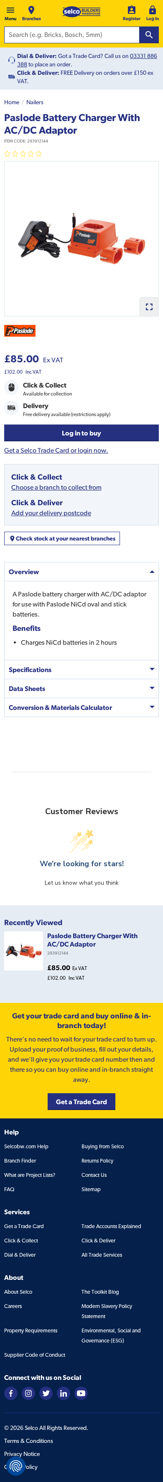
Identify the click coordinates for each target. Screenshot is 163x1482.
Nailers (34, 102)
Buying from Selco (103, 1146)
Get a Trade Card (24, 1226)
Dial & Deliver (20, 1255)
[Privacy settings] (15, 1466)
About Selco (18, 1292)
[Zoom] (149, 306)
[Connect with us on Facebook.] (11, 1393)
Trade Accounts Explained (111, 1226)
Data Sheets (27, 688)
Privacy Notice (22, 1453)
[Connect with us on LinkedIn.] (63, 1393)
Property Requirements (30, 1330)
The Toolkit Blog (100, 1292)
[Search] (149, 34)
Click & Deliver (98, 1240)
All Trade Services (102, 1255)
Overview (24, 571)
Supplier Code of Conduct (34, 1355)
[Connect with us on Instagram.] (28, 1393)
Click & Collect (21, 1240)
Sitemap (91, 1189)
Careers (13, 1306)
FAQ (9, 1189)
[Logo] (81, 11)
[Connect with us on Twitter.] (46, 1393)
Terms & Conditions (28, 1440)
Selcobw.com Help (26, 1146)
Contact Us (94, 1175)
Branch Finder (20, 1161)
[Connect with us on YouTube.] (81, 1393)
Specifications (30, 669)
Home (11, 102)
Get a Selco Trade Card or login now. (56, 450)
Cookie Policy (21, 1467)
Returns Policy (97, 1161)
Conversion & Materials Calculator (60, 707)
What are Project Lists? (29, 1175)
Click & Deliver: (38, 72)
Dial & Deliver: (37, 56)
